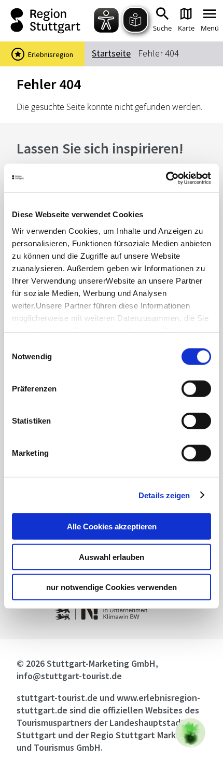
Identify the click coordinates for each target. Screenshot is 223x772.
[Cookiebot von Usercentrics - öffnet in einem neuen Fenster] (165, 178)
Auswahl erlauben (111, 556)
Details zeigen (164, 494)
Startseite (111, 53)
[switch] (196, 389)
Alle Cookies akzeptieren (112, 526)
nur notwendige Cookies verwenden (111, 587)
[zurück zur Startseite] (48, 20)
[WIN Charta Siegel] (111, 616)
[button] (190, 732)
